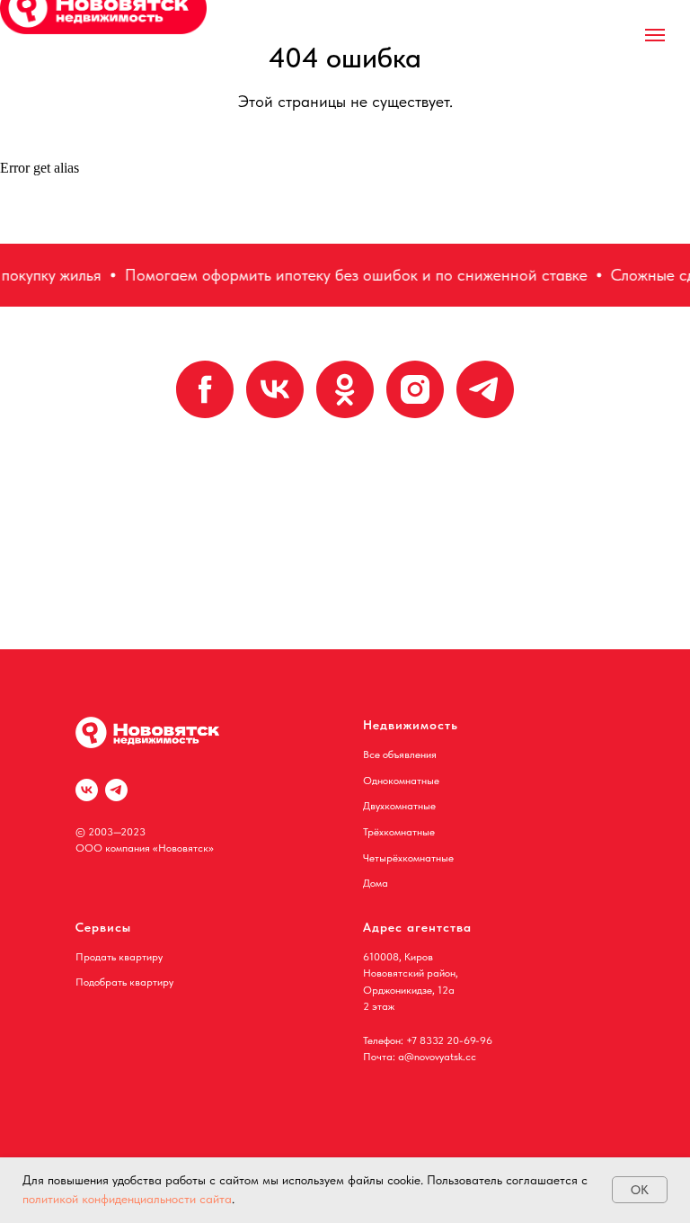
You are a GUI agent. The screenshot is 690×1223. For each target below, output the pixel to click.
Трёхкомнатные (399, 832)
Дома (375, 883)
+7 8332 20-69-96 (449, 1040)
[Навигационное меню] (655, 35)
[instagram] (415, 389)
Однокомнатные (401, 780)
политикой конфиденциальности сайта (127, 1199)
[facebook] (205, 389)
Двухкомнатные (399, 805)
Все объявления (400, 754)
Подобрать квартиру (124, 982)
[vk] (275, 389)
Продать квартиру (119, 957)
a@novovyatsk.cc (437, 1056)
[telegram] (485, 389)
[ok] (345, 389)
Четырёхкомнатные (408, 858)
